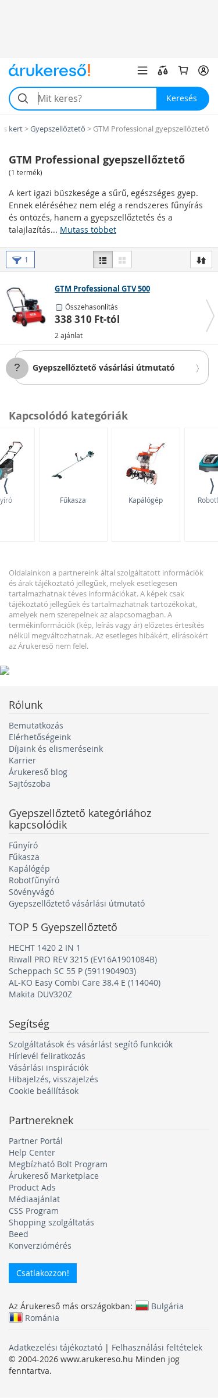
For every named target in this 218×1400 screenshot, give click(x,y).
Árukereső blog (38, 771)
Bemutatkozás (36, 725)
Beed (18, 1233)
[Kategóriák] (142, 70)
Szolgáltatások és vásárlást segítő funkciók (91, 1044)
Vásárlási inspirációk (48, 1067)
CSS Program (34, 1210)
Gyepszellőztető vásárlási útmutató (104, 367)
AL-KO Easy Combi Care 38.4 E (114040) (84, 982)
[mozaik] (122, 259)
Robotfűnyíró (34, 880)
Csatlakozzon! (42, 1272)
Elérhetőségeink (40, 736)
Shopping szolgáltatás (51, 1222)
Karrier (22, 760)
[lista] (103, 259)
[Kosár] (183, 70)
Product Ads (32, 1187)
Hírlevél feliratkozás (47, 1055)
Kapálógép (145, 499)
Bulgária (167, 1305)
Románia (42, 1317)
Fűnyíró (23, 845)
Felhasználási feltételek (157, 1347)
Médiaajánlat (34, 1198)
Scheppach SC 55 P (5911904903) (72, 970)
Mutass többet (88, 229)
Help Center (32, 1152)
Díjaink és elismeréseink (56, 748)
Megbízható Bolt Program (58, 1164)
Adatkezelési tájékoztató (55, 1347)
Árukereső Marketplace (54, 1175)
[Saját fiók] (203, 70)
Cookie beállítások (43, 1090)
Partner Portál (36, 1140)
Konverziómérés (40, 1245)
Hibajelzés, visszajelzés (53, 1079)
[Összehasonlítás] (162, 70)
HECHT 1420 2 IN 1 (45, 947)
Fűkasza (73, 499)
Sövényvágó (31, 891)
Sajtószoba (30, 783)
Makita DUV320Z (40, 994)
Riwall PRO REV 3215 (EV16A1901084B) (83, 959)
